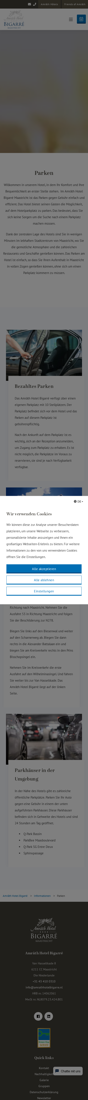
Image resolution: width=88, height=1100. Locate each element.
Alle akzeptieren (44, 569)
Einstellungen (44, 591)
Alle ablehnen (44, 580)
